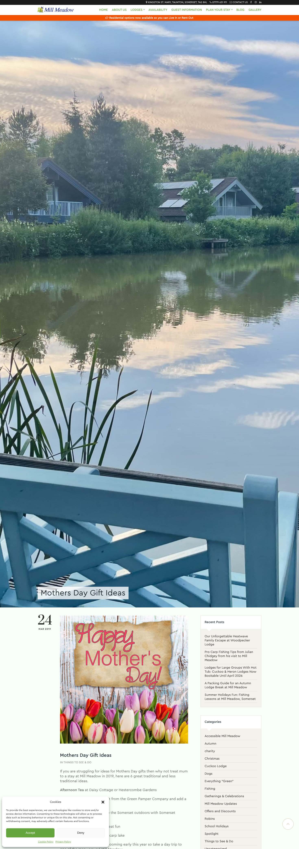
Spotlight (211, 834)
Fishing (210, 788)
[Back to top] (288, 824)
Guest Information (186, 9)
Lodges (136, 9)
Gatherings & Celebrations (224, 796)
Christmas (212, 758)
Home (103, 9)
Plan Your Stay (218, 9)
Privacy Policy (63, 842)
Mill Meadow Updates (221, 804)
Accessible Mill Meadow (222, 736)
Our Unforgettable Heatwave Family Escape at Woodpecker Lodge (227, 640)
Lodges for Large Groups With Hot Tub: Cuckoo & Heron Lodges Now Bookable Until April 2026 (230, 672)
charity (210, 751)
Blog (240, 9)
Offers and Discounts (220, 811)
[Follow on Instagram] (255, 2)
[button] (103, 802)
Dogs (208, 773)
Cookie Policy (45, 842)
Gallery (255, 9)
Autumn (210, 743)
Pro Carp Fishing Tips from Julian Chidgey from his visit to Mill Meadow (229, 656)
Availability (157, 9)
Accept (30, 833)
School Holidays (217, 826)
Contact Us (240, 2)
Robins (210, 819)
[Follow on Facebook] (250, 2)
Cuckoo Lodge (216, 766)
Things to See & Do (77, 762)
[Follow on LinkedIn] (259, 2)
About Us (119, 9)
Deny (80, 833)
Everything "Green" (219, 781)
